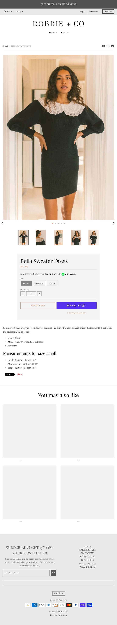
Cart (109, 12)
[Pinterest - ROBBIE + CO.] (112, 46)
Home (5, 46)
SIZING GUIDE (87, 557)
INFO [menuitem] (63, 32)
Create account (94, 12)
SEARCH (87, 546)
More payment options (76, 313)
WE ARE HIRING (87, 567)
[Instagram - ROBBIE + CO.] (108, 46)
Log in (82, 12)
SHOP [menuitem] (52, 32)
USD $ (18, 11)
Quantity (24, 289)
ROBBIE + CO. (62, 611)
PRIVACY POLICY (87, 563)
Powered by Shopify (58, 615)
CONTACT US (87, 553)
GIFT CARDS (87, 560)
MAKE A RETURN (87, 550)
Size (22, 278)
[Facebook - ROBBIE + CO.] (103, 46)
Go (53, 573)
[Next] (113, 223)
